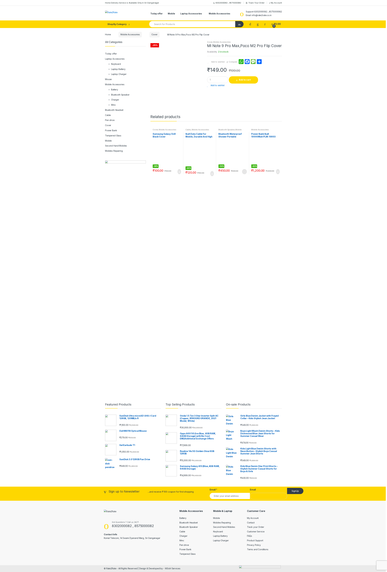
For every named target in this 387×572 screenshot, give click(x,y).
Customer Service (256, 531)
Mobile (171, 13)
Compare (233, 62)
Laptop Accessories (191, 13)
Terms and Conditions (257, 549)
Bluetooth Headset (114, 110)
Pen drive (110, 120)
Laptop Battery (118, 69)
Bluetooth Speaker (226, 130)
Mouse (108, 79)
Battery (114, 89)
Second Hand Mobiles (116, 145)
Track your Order (255, 527)
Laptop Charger (119, 74)
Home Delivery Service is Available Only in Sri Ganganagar (132, 3)
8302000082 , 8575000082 (228, 3)
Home (108, 34)
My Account (276, 3)
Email (213, 489)
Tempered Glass (113, 135)
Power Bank (111, 130)
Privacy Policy (254, 545)
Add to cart (245, 79)
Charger (115, 99)
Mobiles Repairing (114, 151)
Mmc (113, 105)
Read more (244, 171)
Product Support (255, 540)
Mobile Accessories (219, 13)
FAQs (249, 536)
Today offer (156, 13)
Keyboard (116, 64)
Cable (188, 130)
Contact (251, 522)
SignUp (295, 491)
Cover (154, 34)
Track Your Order (256, 3)
